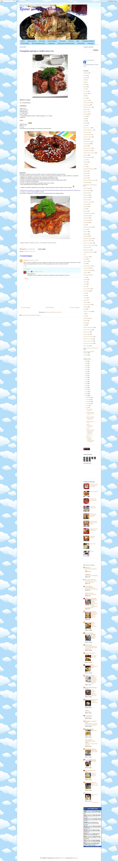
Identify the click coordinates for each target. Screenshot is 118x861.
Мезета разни (86, 188)
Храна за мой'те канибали (88, 60)
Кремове (85, 171)
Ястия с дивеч (86, 332)
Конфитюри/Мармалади (88, 168)
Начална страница (50, 307)
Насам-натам (90, 43)
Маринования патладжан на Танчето (93, 515)
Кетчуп (91, 551)
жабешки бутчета (87, 141)
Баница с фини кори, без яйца (94, 751)
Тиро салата (93, 543)
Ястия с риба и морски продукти (90, 348)
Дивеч (77, 41)
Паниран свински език (90, 422)
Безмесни (85, 93)
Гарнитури (85, 114)
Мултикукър (86, 193)
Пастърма (85, 211)
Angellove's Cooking (89, 675)
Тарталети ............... (90, 435)
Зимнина (85, 146)
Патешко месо (86, 215)
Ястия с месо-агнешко (88, 336)
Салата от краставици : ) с (92, 837)
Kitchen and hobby (89, 729)
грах (84, 118)
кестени (85, 159)
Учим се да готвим (87, 311)
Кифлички (85, 162)
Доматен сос (86, 132)
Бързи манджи (86, 105)
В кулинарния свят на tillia (90, 771)
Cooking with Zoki (89, 665)
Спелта (85, 286)
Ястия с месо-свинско (88, 341)
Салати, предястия (52, 41)
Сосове (85, 281)
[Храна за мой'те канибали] (84, 63)
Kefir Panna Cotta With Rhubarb (91, 575)
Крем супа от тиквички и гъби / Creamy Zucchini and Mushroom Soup (94, 680)
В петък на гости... (87, 107)
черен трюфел (86, 318)
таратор (85, 300)
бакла (84, 79)
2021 (86, 371)
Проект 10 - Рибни (87, 240)
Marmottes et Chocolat (90, 782)
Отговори (27, 269)
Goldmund (63, 858)
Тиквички (85, 307)
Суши (84, 293)
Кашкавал (85, 155)
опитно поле (86, 199)
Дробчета (85, 139)
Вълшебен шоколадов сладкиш (93, 637)
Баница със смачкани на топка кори (93, 774)
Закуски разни (86, 143)
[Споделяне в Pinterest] (45, 249)
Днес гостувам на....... (88, 130)
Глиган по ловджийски (89, 425)
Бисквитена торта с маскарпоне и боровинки (94, 485)
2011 (86, 391)
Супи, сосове (42, 41)
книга (84, 164)
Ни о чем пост (88, 717)
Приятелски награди (88, 238)
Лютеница (85, 178)
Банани (85, 84)
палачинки (85, 206)
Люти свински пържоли (89, 409)
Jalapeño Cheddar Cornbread (90, 594)
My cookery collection (90, 579)
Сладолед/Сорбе (87, 275)
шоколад (85, 323)
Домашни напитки (87, 137)
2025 (86, 363)
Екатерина (26, 260)
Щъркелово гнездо (89, 622)
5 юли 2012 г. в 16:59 (37, 271)
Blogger (76, 858)
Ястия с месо (63, 41)
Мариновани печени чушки (93, 499)
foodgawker (87, 574)
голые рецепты (88, 715)
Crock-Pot (85, 355)
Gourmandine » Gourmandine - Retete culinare (90, 741)
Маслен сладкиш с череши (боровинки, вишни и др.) (93, 692)
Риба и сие (71, 41)
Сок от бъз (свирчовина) (93, 507)
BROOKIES (93, 761)
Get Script (87, 846)
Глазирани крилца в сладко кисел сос (90, 414)
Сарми (84, 263)
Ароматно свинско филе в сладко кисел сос (90, 418)
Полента (85, 229)
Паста (84, 208)
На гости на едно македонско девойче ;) (90, 633)
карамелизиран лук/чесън (89, 152)
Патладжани (86, 218)
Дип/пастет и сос (87, 127)
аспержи (85, 77)
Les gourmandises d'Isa (90, 759)
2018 (86, 377)
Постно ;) (85, 231)
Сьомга (85, 297)
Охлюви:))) (85, 204)
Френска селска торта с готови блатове (93, 522)
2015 (86, 383)
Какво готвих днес (87, 148)
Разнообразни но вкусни (88, 252)
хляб (84, 313)
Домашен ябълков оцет (92, 812)
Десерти (85, 123)
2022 (86, 369)
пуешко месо (86, 247)
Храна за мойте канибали (41, 9)
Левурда (85, 175)
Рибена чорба (94, 730)
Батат (84, 89)
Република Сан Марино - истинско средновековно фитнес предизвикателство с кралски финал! (91, 603)
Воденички (86, 111)
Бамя (84, 82)
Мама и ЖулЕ (86, 182)
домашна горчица (87, 134)
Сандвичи (85, 261)
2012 (86, 389)
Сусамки (88, 428)
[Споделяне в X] (42, 249)
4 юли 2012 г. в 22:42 (34, 260)
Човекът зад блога (32, 41)
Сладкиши (85, 272)
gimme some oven (89, 593)
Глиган (85, 116)
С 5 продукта (86, 256)
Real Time (92, 846)
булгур (85, 98)
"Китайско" (26, 251)
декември (88, 397)
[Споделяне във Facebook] (43, 249)
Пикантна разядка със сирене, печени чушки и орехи (91, 581)
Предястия (85, 236)
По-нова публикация (25, 307)
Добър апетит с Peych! (90, 611)
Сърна (84, 295)
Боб (84, 95)
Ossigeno (87, 793)
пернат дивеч (86, 220)
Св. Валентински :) (87, 265)
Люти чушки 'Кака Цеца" (93, 656)
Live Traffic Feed (92, 808)
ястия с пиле (32, 251)
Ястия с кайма (86, 334)
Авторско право (81, 43)
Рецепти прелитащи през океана (91, 688)
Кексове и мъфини (87, 157)
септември (88, 403)
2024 (86, 365)
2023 (86, 367)
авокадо (85, 75)
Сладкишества (51, 43)
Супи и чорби (86, 291)
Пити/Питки (86, 222)
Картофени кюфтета (92, 536)
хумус (84, 316)
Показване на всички (95, 802)
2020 (86, 373)
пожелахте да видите (88, 227)
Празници (85, 234)
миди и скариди (87, 190)
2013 (86, 387)
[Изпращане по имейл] (39, 249)
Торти (84, 309)
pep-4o (29, 249)
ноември (88, 399)
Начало (23, 41)
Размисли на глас (87, 250)
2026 (86, 361)
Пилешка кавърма (94, 491)
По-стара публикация (74, 307)
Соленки (85, 279)
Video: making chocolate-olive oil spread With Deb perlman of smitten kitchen (91, 647)
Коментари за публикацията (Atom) (53, 312)
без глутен (85, 91)
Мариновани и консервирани (90, 184)
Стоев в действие (87, 288)
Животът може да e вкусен (91, 699)
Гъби (84, 121)
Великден (85, 109)
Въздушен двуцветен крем (94, 701)
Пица (84, 224)
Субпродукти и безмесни (88, 41)
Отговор (25, 266)
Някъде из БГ (86, 197)
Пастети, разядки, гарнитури (38, 43)
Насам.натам (86, 195)
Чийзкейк (85, 320)
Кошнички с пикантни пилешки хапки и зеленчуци (90, 439)
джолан (85, 125)
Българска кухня (87, 102)
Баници (85, 86)
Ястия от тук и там (87, 329)
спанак (85, 284)
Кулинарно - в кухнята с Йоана (91, 721)
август (88, 405)
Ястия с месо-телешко (88, 343)
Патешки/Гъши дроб (88, 213)
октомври (88, 401)
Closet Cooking (88, 586)
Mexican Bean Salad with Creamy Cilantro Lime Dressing (91, 588)
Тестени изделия (25, 43)
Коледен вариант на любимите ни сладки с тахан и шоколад (91, 724)
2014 (86, 385)
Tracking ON (97, 846)
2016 (86, 381)
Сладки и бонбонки (87, 270)
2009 (86, 395)
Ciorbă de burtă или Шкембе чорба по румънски (94, 614)
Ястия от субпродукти (88, 327)
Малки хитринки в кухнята (89, 180)
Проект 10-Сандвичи (88, 243)
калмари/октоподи (87, 150)
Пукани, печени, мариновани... (93, 529)
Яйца (84, 325)
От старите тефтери (87, 202)
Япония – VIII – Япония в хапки (94, 784)
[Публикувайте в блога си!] (40, 249)
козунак (85, 166)
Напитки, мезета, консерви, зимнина (66, 43)
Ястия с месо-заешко (88, 338)
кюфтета (85, 173)
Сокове (85, 277)
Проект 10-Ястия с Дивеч (89, 245)
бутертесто (86, 100)
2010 (86, 393)
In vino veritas (88, 711)
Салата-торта (90, 841)
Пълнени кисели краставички (93, 625)
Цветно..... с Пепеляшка (90, 598)
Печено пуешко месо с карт (90, 823)
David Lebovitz (88, 645)
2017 (86, 379)
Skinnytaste (87, 567)
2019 (86, 375)
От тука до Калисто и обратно (90, 653)
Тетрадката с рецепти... (90, 749)
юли (87, 407)
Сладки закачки (86, 268)
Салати (85, 259)
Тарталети (85, 302)
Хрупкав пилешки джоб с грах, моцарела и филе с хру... (90, 431)
